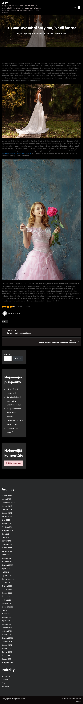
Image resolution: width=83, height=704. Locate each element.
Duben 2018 (6, 659)
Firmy (4, 683)
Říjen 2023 (6, 568)
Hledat (7, 354)
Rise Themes (78, 699)
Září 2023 (5, 572)
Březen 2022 (7, 614)
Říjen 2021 (6, 621)
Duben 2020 (7, 645)
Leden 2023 (6, 600)
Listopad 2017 (7, 662)
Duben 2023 (7, 589)
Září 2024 (6, 537)
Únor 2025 (6, 520)
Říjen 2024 (6, 534)
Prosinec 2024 (8, 527)
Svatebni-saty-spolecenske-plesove (16, 153)
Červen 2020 (7, 641)
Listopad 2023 (7, 565)
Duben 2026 (7, 495)
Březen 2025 (7, 516)
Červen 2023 (7, 582)
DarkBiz (65, 698)
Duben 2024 (7, 548)
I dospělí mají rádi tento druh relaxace (13, 413)
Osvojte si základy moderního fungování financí (14, 401)
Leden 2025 (6, 523)
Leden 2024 (6, 558)
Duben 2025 (7, 513)
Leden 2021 (6, 634)
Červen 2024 (7, 541)
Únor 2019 (6, 655)
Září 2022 (5, 610)
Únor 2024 (6, 555)
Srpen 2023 (6, 575)
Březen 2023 (7, 593)
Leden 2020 (6, 648)
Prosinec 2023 (7, 561)
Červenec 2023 (8, 579)
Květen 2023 (7, 586)
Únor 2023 (6, 596)
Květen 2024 (7, 544)
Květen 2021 (7, 631)
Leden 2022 (6, 617)
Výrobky (4, 321)
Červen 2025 (7, 506)
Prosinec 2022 (7, 603)
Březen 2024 (7, 551)
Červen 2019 (7, 652)
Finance (5, 679)
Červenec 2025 (8, 502)
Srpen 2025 (6, 499)
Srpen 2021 (6, 624)
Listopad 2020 (7, 638)
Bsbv (5, 3)
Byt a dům (6, 676)
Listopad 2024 (7, 530)
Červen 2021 (7, 627)
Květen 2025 (7, 509)
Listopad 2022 (7, 607)
